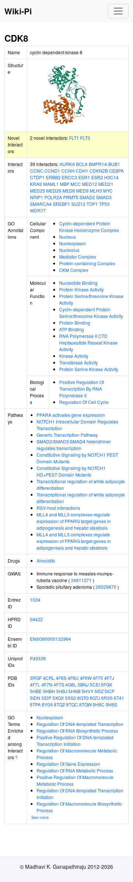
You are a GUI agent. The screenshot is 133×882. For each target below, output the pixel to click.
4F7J (109, 678)
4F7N (46, 684)
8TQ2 (59, 704)
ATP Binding (71, 329)
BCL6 (82, 164)
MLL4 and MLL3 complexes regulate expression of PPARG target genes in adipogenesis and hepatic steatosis (74, 521)
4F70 (98, 678)
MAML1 (51, 184)
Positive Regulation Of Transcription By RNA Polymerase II (81, 388)
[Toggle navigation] (118, 11)
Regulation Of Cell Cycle (84, 402)
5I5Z (99, 691)
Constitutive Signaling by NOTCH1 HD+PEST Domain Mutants (71, 471)
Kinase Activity (73, 356)
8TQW (85, 704)
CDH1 (82, 170)
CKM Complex (73, 270)
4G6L (70, 684)
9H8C (99, 704)
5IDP (46, 698)
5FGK (106, 684)
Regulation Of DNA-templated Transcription (80, 724)
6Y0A (47, 704)
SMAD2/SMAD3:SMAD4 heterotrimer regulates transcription (74, 444)
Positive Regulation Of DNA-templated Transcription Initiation (75, 740)
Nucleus (67, 237)
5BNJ (83, 684)
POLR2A (53, 197)
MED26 (53, 190)
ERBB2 (53, 177)
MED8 (68, 190)
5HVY (87, 691)
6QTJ (95, 698)
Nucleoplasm (72, 243)
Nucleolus (69, 250)
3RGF (36, 678)
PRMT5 (70, 197)
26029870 (106, 587)
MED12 (89, 184)
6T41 (119, 698)
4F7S (59, 684)
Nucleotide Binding (78, 283)
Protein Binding (74, 322)
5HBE (36, 691)
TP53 (104, 204)
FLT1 (74, 138)
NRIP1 (36, 197)
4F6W (86, 678)
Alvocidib (46, 560)
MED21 (105, 184)
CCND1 (52, 170)
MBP (64, 184)
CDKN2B (98, 170)
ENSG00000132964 (50, 639)
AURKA (67, 164)
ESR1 (84, 177)
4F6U (73, 678)
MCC (76, 184)
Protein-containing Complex (87, 263)
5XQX (58, 698)
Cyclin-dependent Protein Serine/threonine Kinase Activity (91, 312)
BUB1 (114, 164)
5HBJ (61, 691)
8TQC (72, 704)
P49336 (38, 658)
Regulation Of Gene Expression (68, 764)
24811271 (81, 580)
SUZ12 (78, 204)
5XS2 (70, 698)
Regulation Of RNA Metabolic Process (75, 770)
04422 (36, 619)
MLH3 (96, 190)
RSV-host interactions (58, 508)
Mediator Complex (77, 256)
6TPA (35, 704)
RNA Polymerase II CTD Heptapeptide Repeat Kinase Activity (88, 342)
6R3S (107, 698)
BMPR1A (98, 164)
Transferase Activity (78, 362)
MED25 (37, 190)
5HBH (49, 691)
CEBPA (116, 170)
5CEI (95, 684)
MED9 (82, 190)
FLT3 (85, 138)
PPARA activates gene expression (71, 415)
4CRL (49, 678)
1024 (35, 599)
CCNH (68, 170)
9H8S (111, 704)
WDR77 (38, 210)
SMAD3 (104, 197)
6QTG (83, 698)
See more (40, 817)
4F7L (35, 684)
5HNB (74, 691)
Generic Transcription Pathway (67, 435)
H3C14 (111, 177)
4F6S (61, 678)
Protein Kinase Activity (81, 289)
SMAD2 (87, 197)
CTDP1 (37, 177)
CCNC (36, 170)
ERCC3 (69, 177)
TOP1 (92, 204)
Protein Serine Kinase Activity (88, 369)
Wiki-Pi (18, 11)
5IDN (35, 698)
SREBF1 (61, 204)
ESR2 (97, 177)
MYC (108, 190)
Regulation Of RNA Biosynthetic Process (77, 730)
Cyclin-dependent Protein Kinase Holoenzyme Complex (89, 226)
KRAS (36, 184)
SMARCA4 (41, 204)
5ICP (110, 691)
